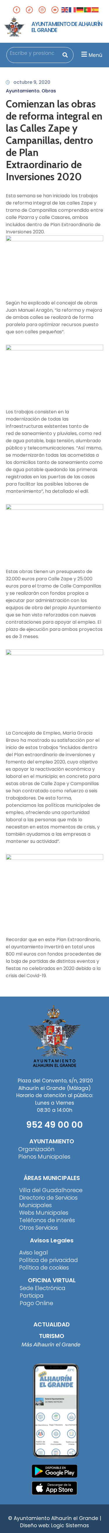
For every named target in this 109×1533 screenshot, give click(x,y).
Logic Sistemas (70, 1525)
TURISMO (51, 1336)
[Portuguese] (88, 9)
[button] (91, 54)
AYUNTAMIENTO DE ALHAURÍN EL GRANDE (66, 27)
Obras (49, 91)
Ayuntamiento (23, 91)
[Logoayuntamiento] (14, 27)
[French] (72, 9)
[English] (65, 9)
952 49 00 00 (54, 1124)
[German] (80, 9)
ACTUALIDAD (51, 1324)
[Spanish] (95, 9)
